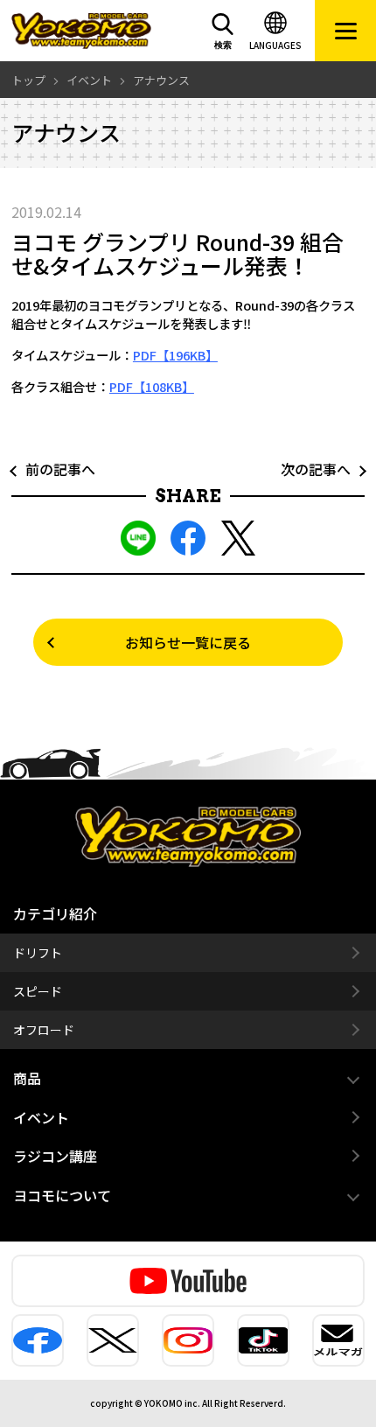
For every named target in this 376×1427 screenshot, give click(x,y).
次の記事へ (323, 468)
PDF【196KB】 (175, 355)
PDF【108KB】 (151, 386)
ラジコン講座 (55, 1155)
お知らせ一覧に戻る (188, 642)
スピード (37, 991)
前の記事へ (53, 468)
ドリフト (37, 953)
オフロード (43, 1030)
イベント (41, 1117)
